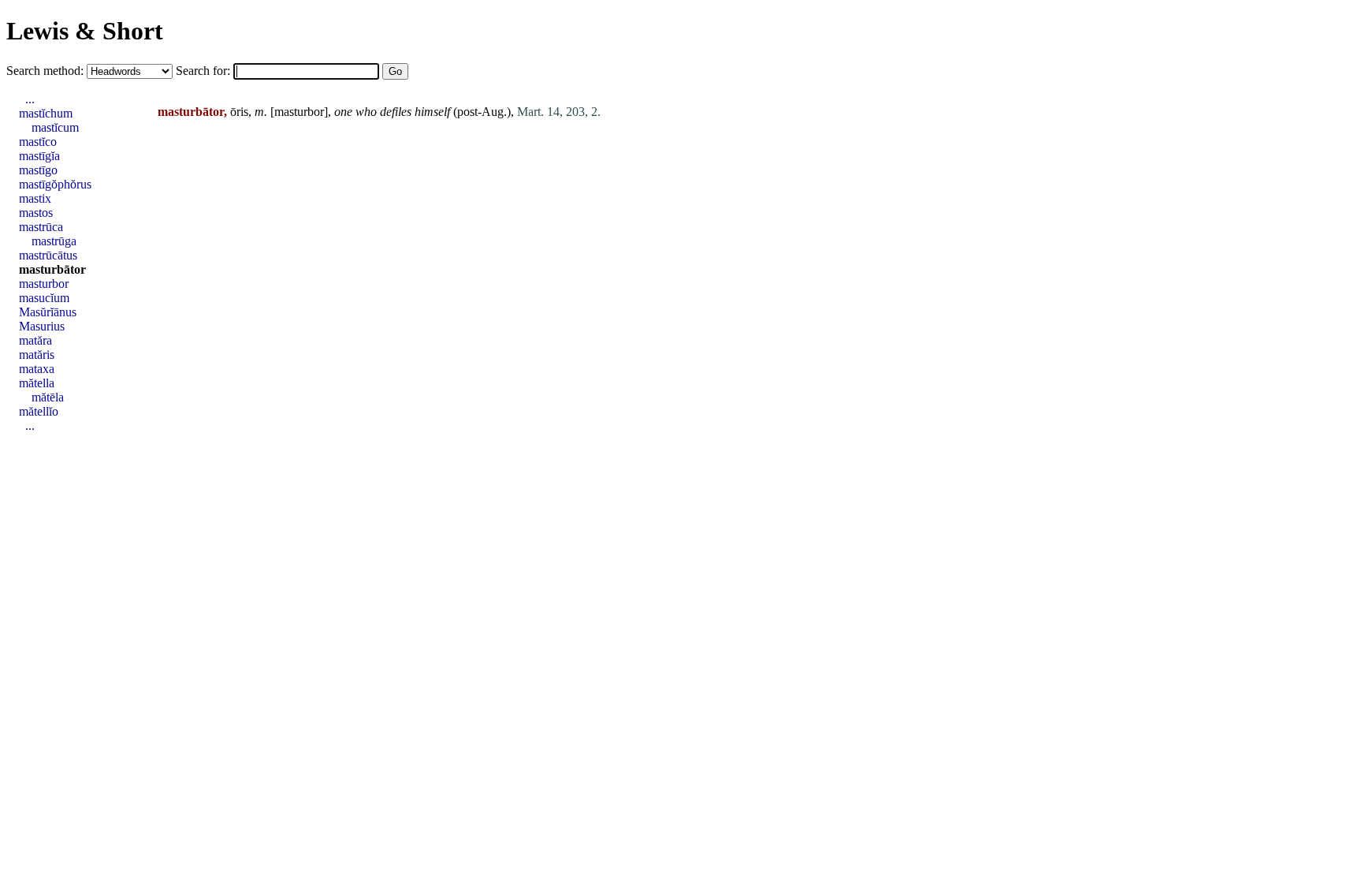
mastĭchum (46, 113)
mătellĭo (38, 411)
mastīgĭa (39, 155)
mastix (35, 198)
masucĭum (44, 297)
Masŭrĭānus (47, 312)
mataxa (36, 368)
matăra (35, 340)
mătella (36, 383)
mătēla (48, 397)
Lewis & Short (84, 31)
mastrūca (41, 226)
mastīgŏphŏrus (55, 184)
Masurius (42, 326)
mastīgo (38, 170)
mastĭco (38, 141)
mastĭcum (55, 127)
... (30, 99)
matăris (36, 354)
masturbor (299, 111)
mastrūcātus (48, 255)
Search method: (46, 70)
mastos (36, 212)
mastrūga (54, 241)
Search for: (204, 70)
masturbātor (52, 269)
